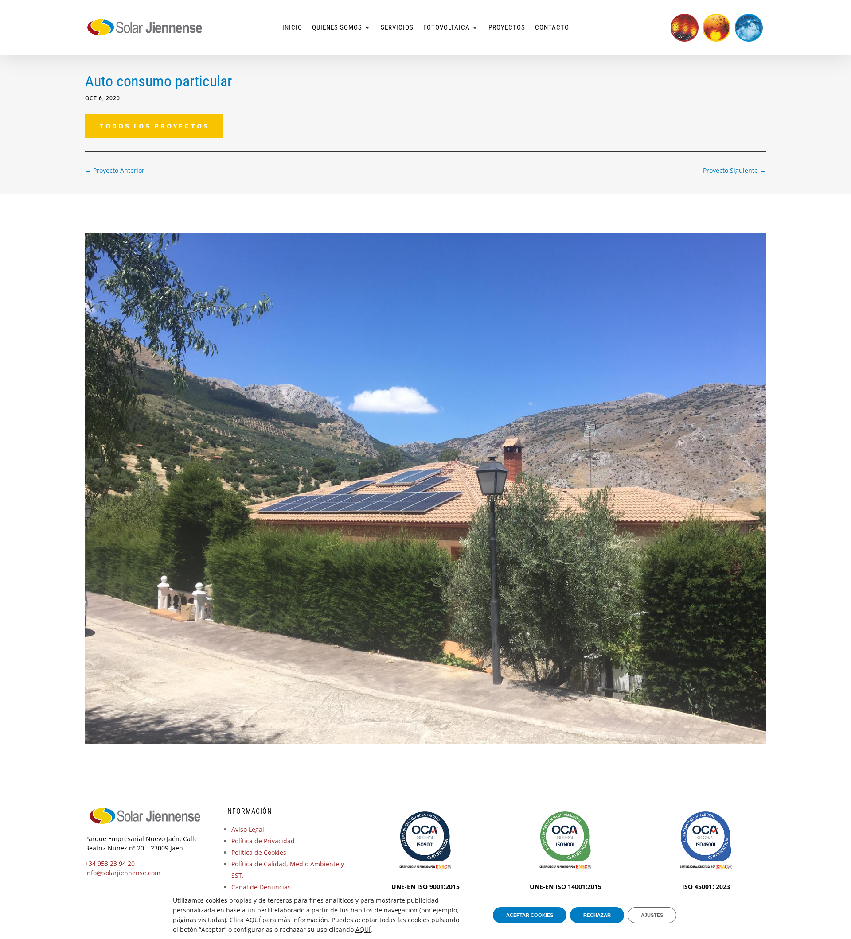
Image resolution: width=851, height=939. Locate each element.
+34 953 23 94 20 (110, 863)
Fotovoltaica (446, 27)
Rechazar (597, 915)
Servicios (397, 27)
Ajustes (652, 915)
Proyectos (506, 27)
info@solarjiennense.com (122, 873)
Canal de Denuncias (261, 887)
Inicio (292, 27)
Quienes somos (337, 27)
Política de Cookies (258, 852)
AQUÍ (363, 929)
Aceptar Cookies (529, 915)
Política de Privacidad (263, 841)
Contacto (552, 27)
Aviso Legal (247, 829)
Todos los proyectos (154, 125)
